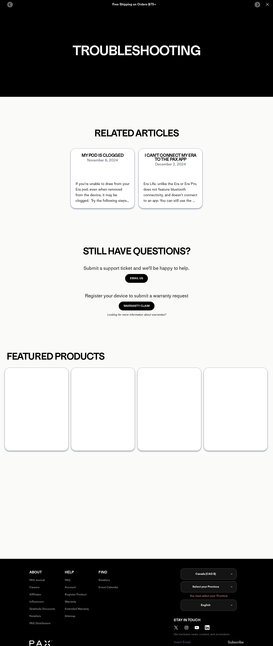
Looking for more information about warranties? (136, 314)
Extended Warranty (77, 609)
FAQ (67, 580)
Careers (34, 587)
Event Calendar (108, 587)
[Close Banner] (267, 4)
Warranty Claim (137, 306)
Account (70, 587)
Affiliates (35, 594)
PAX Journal (37, 580)
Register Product (76, 594)
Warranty (70, 601)
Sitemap (70, 616)
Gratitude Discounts (42, 609)
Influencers (36, 601)
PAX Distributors (40, 623)
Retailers (35, 616)
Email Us (136, 278)
